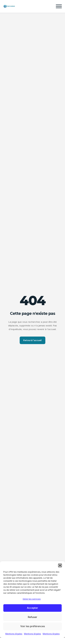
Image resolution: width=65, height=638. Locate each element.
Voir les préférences (32, 626)
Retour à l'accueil (32, 340)
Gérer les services (32, 599)
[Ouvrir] (59, 6)
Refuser (32, 617)
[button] (60, 565)
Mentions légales (13, 633)
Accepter (32, 607)
